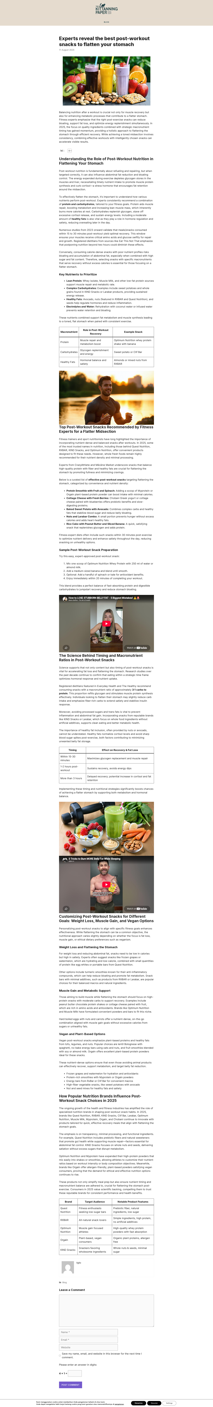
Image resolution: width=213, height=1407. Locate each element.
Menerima (138, 1403)
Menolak (154, 1403)
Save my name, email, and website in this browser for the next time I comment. (102, 1355)
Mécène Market (105, 464)
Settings (169, 1403)
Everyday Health (106, 686)
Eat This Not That (129, 241)
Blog (106, 22)
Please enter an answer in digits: (78, 1364)
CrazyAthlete (82, 464)
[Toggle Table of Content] (68, 151)
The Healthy (129, 686)
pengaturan (119, 1404)
